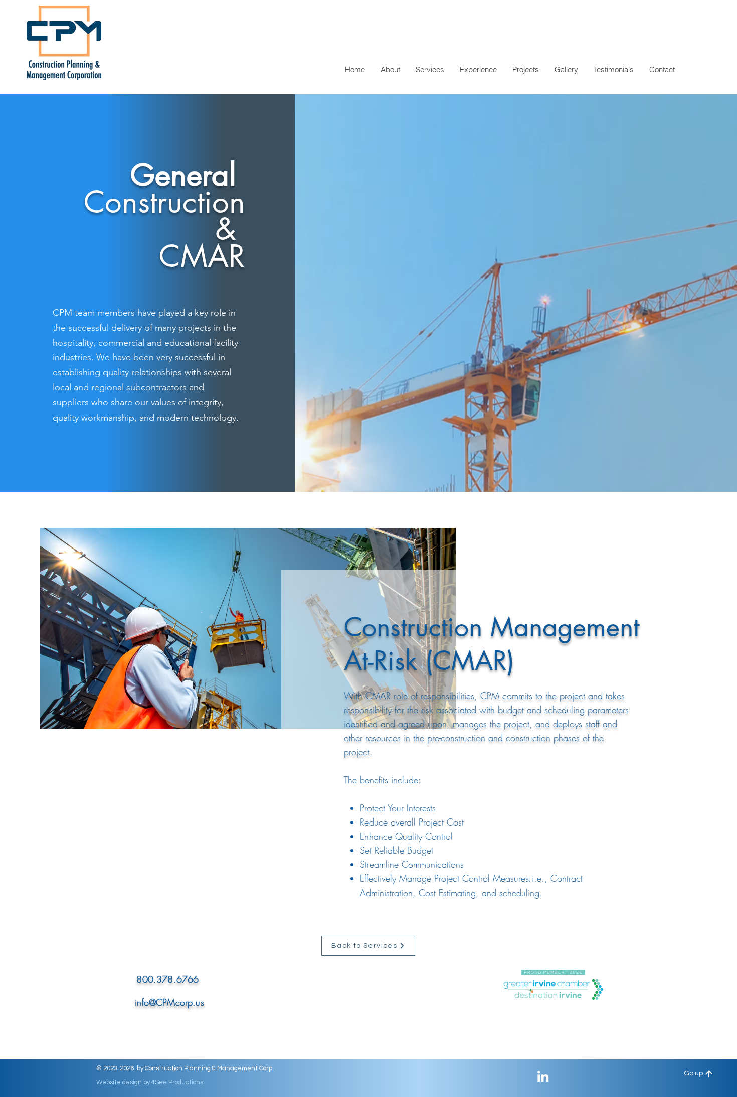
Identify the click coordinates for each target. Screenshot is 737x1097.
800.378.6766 (167, 979)
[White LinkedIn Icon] (543, 1076)
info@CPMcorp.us (169, 1002)
